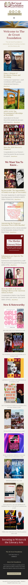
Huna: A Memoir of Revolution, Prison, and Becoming (12, 75)
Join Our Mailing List (14, 14)
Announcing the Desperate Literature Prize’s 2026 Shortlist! (13, 224)
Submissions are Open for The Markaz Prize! (12, 257)
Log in (19, 582)
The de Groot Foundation (14, 5)
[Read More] (7, 86)
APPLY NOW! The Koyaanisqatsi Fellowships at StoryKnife (13, 113)
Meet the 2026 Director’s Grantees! (13, 148)
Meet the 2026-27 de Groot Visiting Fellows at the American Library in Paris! (13, 291)
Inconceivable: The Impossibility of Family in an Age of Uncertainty (13, 191)
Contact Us (14, 556)
